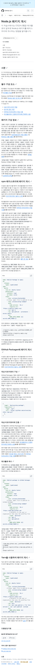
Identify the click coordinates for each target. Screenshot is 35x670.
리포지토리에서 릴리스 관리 (14, 196)
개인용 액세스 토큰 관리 (16, 454)
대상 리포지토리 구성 (9, 372)
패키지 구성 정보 (9, 120)
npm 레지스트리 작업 (10, 107)
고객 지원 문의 (7, 651)
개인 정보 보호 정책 (5, 641)
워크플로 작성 (7, 92)
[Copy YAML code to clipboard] (31, 275)
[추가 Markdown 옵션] (16, 38)
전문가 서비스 (11, 663)
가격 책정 (3, 663)
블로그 (18, 663)
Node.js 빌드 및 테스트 (15, 98)
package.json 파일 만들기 (20, 134)
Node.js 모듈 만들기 (7, 137)
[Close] (30, 3)
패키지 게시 (17, 15)
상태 (30, 662)
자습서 (10, 15)
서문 (3, 68)
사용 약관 (16, 662)
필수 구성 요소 (8, 84)
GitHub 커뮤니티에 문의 (9, 648)
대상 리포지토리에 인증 (10, 422)
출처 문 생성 (24, 259)
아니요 (13, 638)
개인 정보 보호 (24, 662)
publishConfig (7, 176)
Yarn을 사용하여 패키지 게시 (14, 557)
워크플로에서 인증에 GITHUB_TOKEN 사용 (17, 114)
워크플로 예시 (6, 461)
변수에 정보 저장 (9, 109)
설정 (24, 621)
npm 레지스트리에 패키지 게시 (15, 181)
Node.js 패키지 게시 (28, 15)
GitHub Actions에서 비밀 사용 (13, 112)
